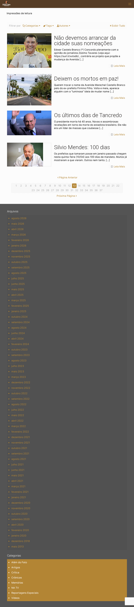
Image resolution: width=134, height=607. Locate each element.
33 (81, 190)
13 (74, 185)
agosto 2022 (18, 404)
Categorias (31, 25)
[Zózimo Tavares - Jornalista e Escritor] (6, 4)
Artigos (15, 567)
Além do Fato (19, 562)
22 (117, 185)
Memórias (17, 582)
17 (93, 185)
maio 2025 (17, 289)
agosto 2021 (18, 459)
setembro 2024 (20, 322)
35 (91, 190)
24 (38, 190)
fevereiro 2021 (20, 491)
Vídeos (15, 597)
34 (86, 190)
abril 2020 (17, 524)
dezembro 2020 (20, 502)
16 (88, 185)
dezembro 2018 (20, 541)
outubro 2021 (19, 448)
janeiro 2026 (18, 245)
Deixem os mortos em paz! (86, 78)
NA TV (15, 587)
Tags (49, 25)
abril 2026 (17, 229)
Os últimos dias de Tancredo (88, 115)
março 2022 (18, 426)
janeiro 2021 (18, 497)
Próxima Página (66, 195)
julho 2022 (17, 409)
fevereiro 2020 (20, 530)
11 (64, 185)
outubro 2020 (19, 513)
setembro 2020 (20, 519)
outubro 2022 (19, 393)
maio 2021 (17, 475)
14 (79, 185)
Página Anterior (68, 177)
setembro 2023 (20, 355)
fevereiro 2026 (20, 240)
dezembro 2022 (20, 382)
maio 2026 (17, 223)
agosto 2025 (18, 273)
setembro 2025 (20, 267)
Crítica (15, 572)
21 (113, 185)
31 (72, 190)
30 (67, 190)
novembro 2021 (20, 442)
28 (57, 190)
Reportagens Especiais (24, 592)
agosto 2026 (18, 218)
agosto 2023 (18, 360)
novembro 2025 (20, 256)
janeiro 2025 (18, 311)
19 (103, 185)
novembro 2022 (20, 387)
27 (52, 190)
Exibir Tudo (118, 25)
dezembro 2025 (20, 251)
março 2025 (18, 300)
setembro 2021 (20, 453)
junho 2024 (18, 333)
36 (96, 190)
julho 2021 (17, 464)
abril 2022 (17, 420)
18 (98, 185)
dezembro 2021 (20, 437)
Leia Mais (119, 65)
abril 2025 (17, 294)
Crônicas (16, 577)
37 (100, 190)
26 (47, 190)
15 (84, 185)
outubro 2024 (19, 316)
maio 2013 (17, 546)
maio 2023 (17, 371)
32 (76, 190)
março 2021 (18, 486)
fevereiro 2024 (20, 344)
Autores (63, 25)
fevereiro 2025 (20, 305)
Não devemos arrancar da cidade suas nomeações (85, 41)
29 (62, 190)
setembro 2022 (20, 398)
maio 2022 (17, 415)
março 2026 (18, 234)
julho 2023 (17, 366)
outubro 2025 (19, 262)
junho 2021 (17, 470)
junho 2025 (18, 283)
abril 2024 (17, 338)
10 (59, 185)
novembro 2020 (20, 508)
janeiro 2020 (18, 535)
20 (108, 185)
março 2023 (18, 376)
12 (69, 185)
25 (42, 190)
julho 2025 (17, 278)
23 (33, 190)
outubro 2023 (19, 349)
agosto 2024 (18, 327)
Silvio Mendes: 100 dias (82, 147)
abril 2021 (17, 480)
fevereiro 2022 (20, 431)
